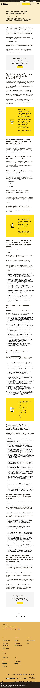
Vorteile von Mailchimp (6, 640)
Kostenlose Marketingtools (19, 641)
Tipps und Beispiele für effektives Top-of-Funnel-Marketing (12, 627)
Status (3, 651)
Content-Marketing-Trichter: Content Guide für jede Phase (12, 629)
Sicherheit (4, 650)
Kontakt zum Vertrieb (18, 664)
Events (28, 643)
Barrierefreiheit (4, 666)
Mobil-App (4, 653)
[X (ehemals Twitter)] (19, 678)
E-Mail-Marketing (9, 310)
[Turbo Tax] (14, 674)
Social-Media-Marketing (16, 356)
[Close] (38, 685)
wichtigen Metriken (15, 451)
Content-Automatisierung (20, 584)
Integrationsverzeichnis (18, 645)
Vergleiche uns (4, 646)
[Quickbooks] (25, 674)
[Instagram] (21, 678)
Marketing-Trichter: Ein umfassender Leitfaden (10, 626)
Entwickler (28, 641)
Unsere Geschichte (5, 659)
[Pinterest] (27, 678)
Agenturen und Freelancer (31, 640)
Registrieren (20, 66)
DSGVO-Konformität (5, 648)
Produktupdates (5, 641)
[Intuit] (8, 674)
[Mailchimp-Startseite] (4, 4)
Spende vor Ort (4, 663)
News (3, 661)
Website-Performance (24, 452)
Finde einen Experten (18, 661)
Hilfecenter (16, 663)
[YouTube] (25, 678)
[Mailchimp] (31, 674)
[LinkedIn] (23, 678)
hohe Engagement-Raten (26, 462)
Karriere (3, 664)
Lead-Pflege (11, 519)
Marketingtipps (17, 640)
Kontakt (16, 659)
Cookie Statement (8, 686)
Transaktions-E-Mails (5, 645)
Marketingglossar (17, 643)
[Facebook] (17, 678)
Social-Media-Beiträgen (26, 392)
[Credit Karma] (19, 674)
